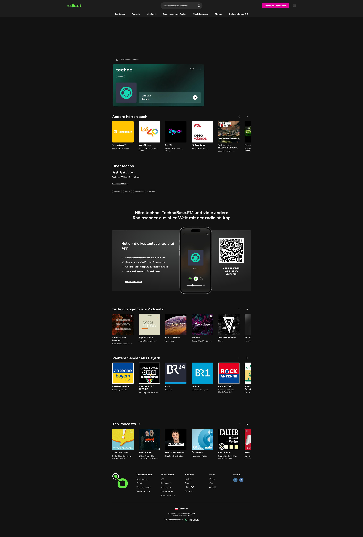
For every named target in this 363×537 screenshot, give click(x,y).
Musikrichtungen (200, 14)
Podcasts (136, 14)
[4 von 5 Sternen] (124, 172)
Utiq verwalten (167, 491)
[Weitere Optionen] (199, 69)
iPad (211, 483)
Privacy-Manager (168, 496)
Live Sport (151, 14)
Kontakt (188, 479)
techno (145, 99)
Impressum (166, 487)
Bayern (127, 191)
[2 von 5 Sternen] (117, 172)
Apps (187, 483)
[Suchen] (199, 5)
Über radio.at (142, 479)
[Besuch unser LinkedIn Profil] (235, 479)
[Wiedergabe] (195, 97)
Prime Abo (189, 491)
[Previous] (239, 115)
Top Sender (120, 14)
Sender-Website (119, 184)
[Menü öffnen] (294, 5)
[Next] (247, 115)
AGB (162, 479)
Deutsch (117, 191)
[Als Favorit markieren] (192, 69)
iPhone (212, 479)
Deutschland (139, 191)
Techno (120, 76)
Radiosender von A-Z (238, 14)
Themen (218, 14)
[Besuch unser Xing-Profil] (241, 479)
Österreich (183, 509)
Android (212, 487)
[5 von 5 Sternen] (127, 172)
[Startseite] (117, 60)
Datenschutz (166, 483)
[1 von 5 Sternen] (114, 172)
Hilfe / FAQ (189, 487)
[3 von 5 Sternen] (120, 172)
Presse (140, 483)
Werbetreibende (143, 487)
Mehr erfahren (133, 281)
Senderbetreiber (144, 491)
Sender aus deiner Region (174, 14)
